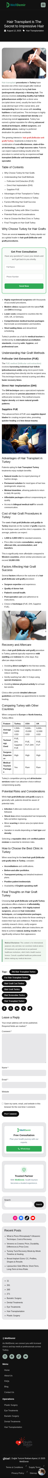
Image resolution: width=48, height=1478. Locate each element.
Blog (6, 1387)
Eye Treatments (13, 1307)
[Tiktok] (18, 1356)
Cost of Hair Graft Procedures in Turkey (21, 198)
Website (5, 1092)
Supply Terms (35, 1467)
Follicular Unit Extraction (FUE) (20, 181)
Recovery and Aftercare (14, 206)
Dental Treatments (15, 1302)
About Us (8, 1376)
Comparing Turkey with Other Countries (21, 210)
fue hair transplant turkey (16, 978)
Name (5, 1068)
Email (5, 1080)
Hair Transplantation (35, 31)
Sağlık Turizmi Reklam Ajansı (24, 1458)
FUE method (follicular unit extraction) (23, 363)
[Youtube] (25, 1356)
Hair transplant (9, 83)
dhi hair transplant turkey (24, 972)
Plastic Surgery (13, 1316)
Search (7, 1200)
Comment (7, 1031)
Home (7, 1370)
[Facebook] (21, 1218)
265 (8, 1290)
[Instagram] (15, 1218)
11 (8, 1281)
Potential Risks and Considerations (19, 214)
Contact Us (9, 1392)
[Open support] (41, 1472)
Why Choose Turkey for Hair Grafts (19, 173)
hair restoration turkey (14, 995)
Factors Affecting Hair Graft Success (20, 202)
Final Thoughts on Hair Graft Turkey (19, 223)
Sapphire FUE (13, 189)
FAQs (6, 1381)
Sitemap (33, 1473)
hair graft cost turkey (14, 983)
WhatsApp (25, 1148)
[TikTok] (27, 1218)
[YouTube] (33, 1218)
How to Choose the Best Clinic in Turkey (22, 219)
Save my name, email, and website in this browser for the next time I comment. (22, 1105)
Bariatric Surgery (14, 1298)
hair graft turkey (12, 989)
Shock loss (9, 816)
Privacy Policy (18, 1473)
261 (8, 1285)
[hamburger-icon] (43, 5)
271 (8, 1294)
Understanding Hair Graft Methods (19, 177)
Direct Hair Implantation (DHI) (19, 185)
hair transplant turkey (14, 1001)
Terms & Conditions (14, 1467)
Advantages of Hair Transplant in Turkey (21, 194)
